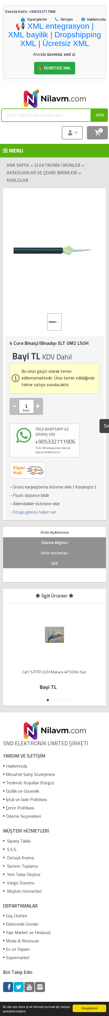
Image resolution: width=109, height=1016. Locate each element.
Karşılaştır (84, 486)
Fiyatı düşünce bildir (29, 495)
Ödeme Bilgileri (54, 542)
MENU (12, 150)
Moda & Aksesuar (22, 940)
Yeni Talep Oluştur (23, 874)
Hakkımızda (16, 766)
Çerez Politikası (20, 807)
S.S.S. (11, 849)
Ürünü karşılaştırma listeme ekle (41, 486)
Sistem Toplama (22, 866)
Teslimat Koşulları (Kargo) (30, 782)
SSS (54, 563)
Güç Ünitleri (16, 915)
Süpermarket (18, 957)
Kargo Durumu (20, 882)
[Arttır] (38, 406)
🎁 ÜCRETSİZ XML (54, 68)
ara (100, 115)
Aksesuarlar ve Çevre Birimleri (42, 172)
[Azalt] (15, 406)
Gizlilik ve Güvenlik (22, 791)
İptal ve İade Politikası (26, 799)
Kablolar (17, 180)
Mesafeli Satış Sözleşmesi (30, 774)
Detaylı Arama (20, 857)
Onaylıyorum (90, 1008)
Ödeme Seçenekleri (23, 816)
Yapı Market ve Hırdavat (28, 932)
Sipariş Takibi (18, 841)
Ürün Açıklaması (55, 532)
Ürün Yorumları (54, 553)
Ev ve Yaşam (18, 949)
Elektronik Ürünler (57, 165)
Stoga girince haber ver (33, 512)
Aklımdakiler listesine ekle (35, 503)
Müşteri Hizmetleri (24, 891)
